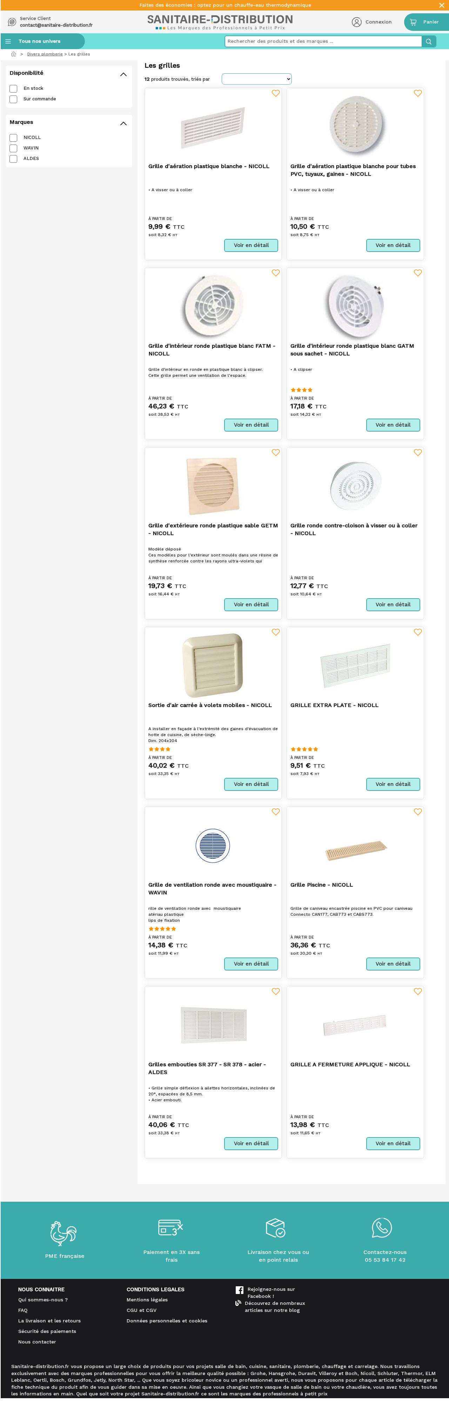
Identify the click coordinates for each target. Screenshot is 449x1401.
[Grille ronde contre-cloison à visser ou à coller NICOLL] (355, 486)
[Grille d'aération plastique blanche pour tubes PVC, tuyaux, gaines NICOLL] (355, 127)
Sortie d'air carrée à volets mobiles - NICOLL (210, 705)
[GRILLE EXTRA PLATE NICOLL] (355, 665)
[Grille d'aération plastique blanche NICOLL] (213, 127)
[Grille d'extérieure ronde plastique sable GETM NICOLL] (213, 486)
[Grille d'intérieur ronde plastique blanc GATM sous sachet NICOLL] (355, 306)
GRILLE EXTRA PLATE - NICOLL (334, 705)
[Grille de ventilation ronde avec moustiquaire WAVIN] (213, 845)
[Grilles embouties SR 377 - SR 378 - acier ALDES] (213, 1025)
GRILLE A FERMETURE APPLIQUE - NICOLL (350, 1064)
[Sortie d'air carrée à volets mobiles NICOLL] (213, 665)
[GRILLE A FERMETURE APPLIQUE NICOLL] (355, 1024)
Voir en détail (251, 245)
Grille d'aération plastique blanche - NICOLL (208, 166)
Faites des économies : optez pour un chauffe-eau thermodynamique (225, 5)
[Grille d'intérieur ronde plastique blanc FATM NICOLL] (213, 306)
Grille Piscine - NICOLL (321, 884)
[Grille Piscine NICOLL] (355, 845)
